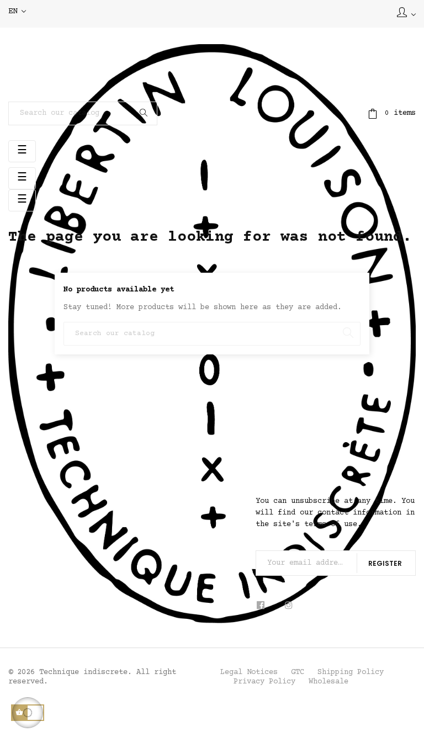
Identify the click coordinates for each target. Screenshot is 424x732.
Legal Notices (249, 672)
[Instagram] (288, 606)
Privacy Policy (264, 681)
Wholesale (328, 681)
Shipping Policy (350, 672)
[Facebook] (264, 606)
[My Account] (406, 14)
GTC (297, 672)
